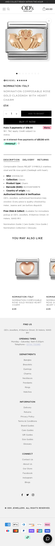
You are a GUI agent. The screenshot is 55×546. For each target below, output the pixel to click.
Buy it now (27, 122)
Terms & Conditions (27, 421)
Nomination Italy (16, 86)
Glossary (32, 228)
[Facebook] (22, 494)
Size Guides (27, 439)
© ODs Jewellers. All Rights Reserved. (27, 508)
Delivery (27, 407)
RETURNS (43, 160)
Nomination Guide (12, 224)
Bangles (27, 360)
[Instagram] (33, 494)
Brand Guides (27, 426)
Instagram (27, 478)
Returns (27, 412)
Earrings (28, 369)
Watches (27, 392)
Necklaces (27, 378)
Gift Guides (27, 435)
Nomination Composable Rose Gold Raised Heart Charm (27, 302)
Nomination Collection (15, 228)
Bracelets (27, 364)
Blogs (27, 482)
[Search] (8, 8)
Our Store (27, 469)
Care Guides (27, 430)
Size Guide (41, 224)
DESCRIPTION (12, 160)
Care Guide (28, 224)
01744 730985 (33, 344)
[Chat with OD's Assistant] (47, 538)
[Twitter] (27, 494)
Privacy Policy (27, 416)
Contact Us (27, 459)
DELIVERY (28, 160)
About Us (27, 464)
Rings (27, 387)
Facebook (27, 473)
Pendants (27, 383)
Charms (27, 374)
